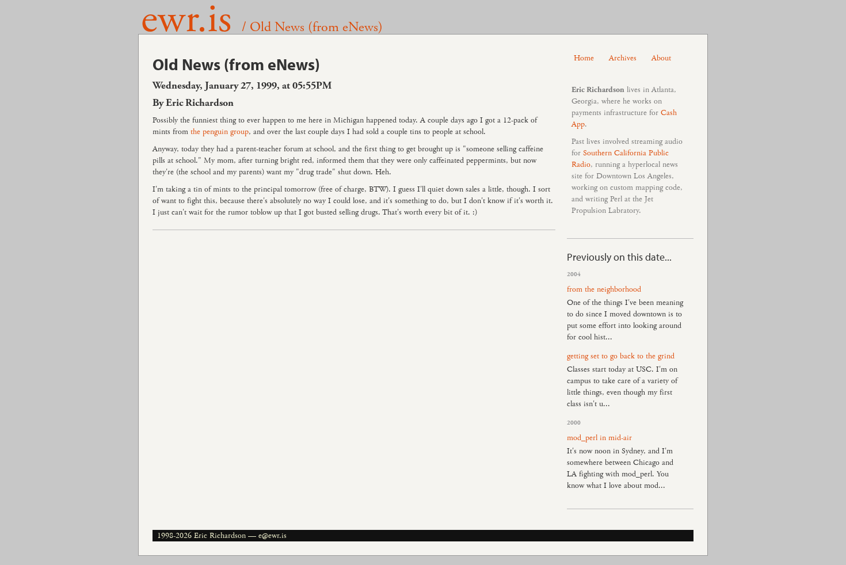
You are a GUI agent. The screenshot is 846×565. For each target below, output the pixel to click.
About (661, 58)
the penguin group (219, 132)
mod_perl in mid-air (599, 438)
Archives (623, 58)
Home (584, 58)
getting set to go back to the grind (620, 356)
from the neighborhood (604, 289)
